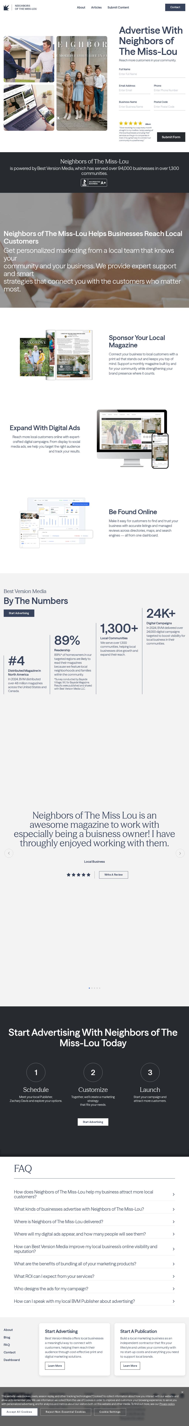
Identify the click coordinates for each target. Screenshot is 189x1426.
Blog (7, 1337)
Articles (96, 7)
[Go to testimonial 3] (94, 988)
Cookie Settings (110, 1411)
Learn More (55, 1365)
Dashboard (12, 1360)
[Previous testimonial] (8, 853)
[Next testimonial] (180, 853)
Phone (157, 85)
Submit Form (171, 137)
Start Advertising (19, 613)
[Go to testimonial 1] (89, 988)
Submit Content (118, 7)
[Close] (182, 1392)
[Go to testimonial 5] (99, 988)
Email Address (127, 85)
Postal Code (161, 102)
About (81, 7)
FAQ (7, 1345)
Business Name (128, 102)
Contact (175, 7)
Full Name (124, 69)
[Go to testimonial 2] (91, 988)
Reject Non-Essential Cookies (66, 1411)
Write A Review (113, 976)
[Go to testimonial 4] (97, 988)
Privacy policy (167, 1404)
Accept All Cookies (19, 1411)
